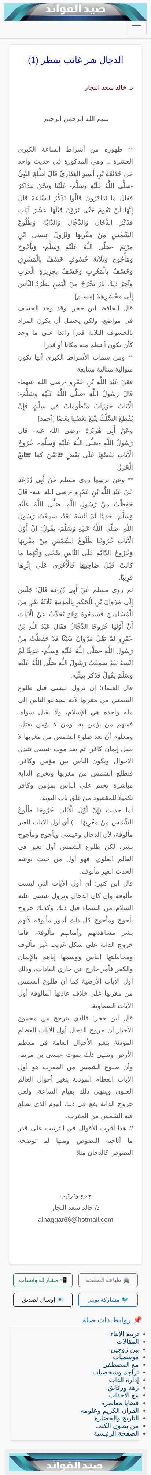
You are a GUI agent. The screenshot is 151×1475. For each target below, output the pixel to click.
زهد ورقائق (123, 1387)
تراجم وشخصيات (115, 1372)
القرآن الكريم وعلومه (110, 1410)
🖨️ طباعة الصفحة (108, 1280)
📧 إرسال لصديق (43, 1299)
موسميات (126, 1357)
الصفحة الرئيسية (116, 1433)
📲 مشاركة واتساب (43, 1280)
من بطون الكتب (117, 1425)
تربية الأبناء (124, 1334)
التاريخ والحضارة (117, 1418)
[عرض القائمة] (136, 28)
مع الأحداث (124, 1395)
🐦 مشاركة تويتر (108, 1299)
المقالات (128, 1341)
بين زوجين (125, 1349)
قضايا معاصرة (120, 1403)
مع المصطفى (120, 1364)
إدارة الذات (124, 1380)
